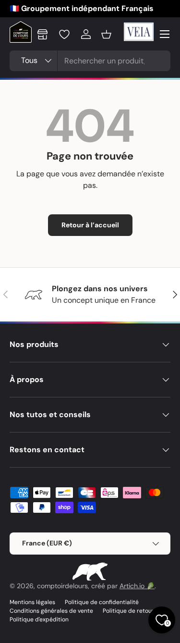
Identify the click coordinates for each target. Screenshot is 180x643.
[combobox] (90, 60)
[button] (106, 34)
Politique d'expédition (39, 619)
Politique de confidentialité (102, 602)
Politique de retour (128, 611)
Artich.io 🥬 (137, 585)
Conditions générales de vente (51, 611)
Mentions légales (32, 602)
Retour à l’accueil (90, 225)
